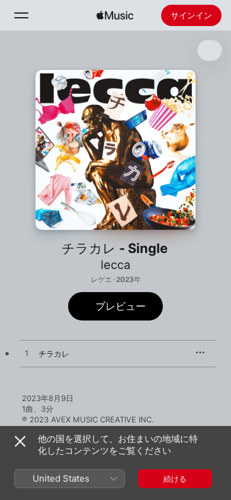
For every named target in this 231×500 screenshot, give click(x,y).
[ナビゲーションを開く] (21, 15)
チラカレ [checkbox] (53, 353)
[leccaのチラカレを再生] (26, 353)
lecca (115, 265)
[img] (115, 15)
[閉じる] (20, 441)
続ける (175, 478)
